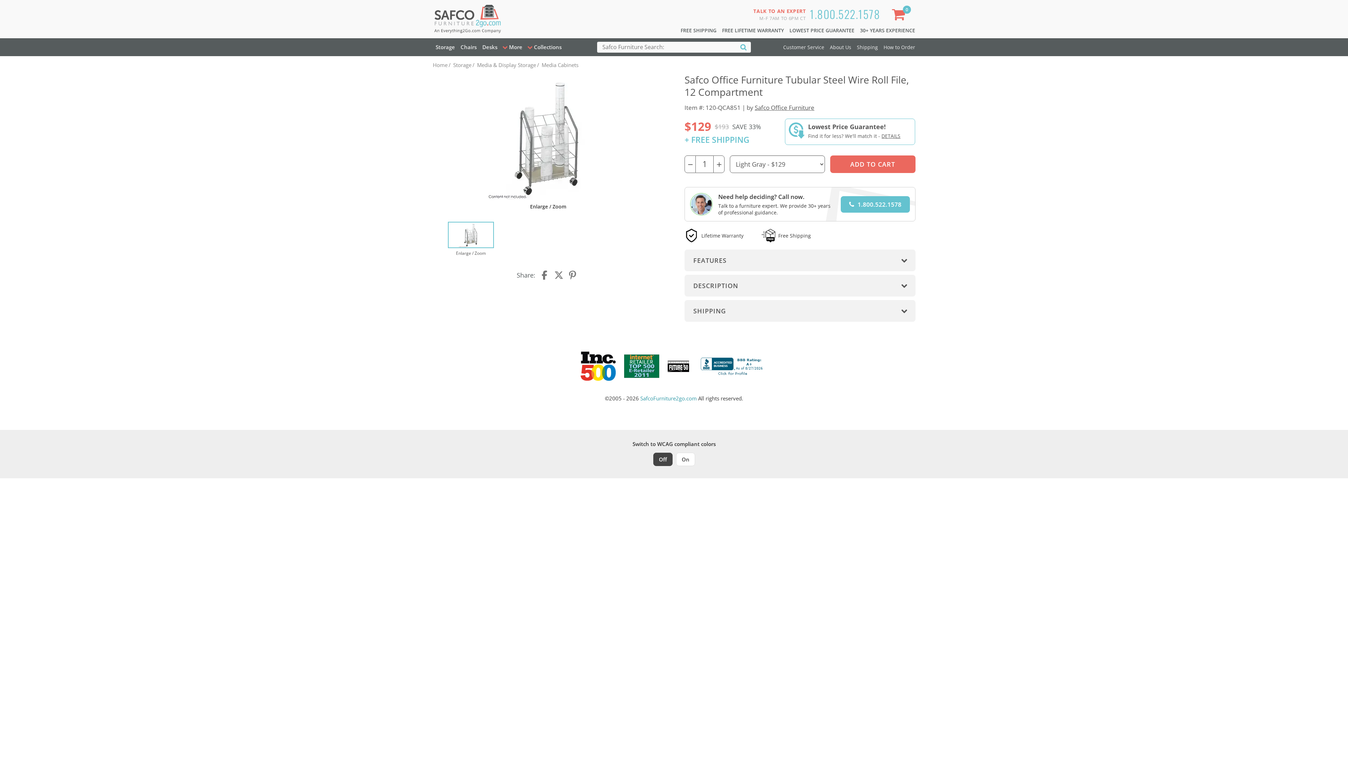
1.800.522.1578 (845, 14)
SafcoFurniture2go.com (668, 398)
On (685, 459)
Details (890, 136)
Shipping (867, 47)
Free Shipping (698, 30)
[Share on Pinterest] (573, 275)
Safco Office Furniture (784, 108)
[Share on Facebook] (545, 275)
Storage (445, 47)
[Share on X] (558, 275)
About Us (840, 47)
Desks (489, 47)
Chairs (469, 47)
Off (663, 459)
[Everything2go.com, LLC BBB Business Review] (733, 365)
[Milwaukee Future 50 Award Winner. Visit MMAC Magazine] (678, 366)
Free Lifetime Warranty (753, 30)
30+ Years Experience (887, 30)
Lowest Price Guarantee (821, 30)
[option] (471, 239)
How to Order (899, 47)
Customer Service (803, 47)
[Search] (743, 47)
